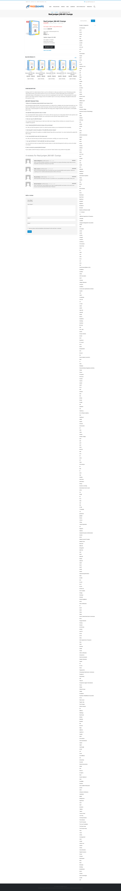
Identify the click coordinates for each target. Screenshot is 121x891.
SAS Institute (81, 738)
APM (80, 132)
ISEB (80, 500)
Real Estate (81, 715)
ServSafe (81, 762)
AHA (80, 79)
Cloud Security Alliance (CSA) (84, 267)
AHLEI (80, 85)
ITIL (80, 511)
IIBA (80, 468)
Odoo (80, 637)
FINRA (80, 370)
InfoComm (81, 479)
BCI (80, 186)
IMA (80, 475)
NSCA (80, 618)
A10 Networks (82, 27)
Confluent (81, 286)
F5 (79, 361)
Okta (80, 642)
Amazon (81, 107)
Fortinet (81, 378)
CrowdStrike (81, 297)
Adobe (80, 68)
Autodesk (81, 173)
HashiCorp (81, 410)
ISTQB (80, 507)
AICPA (80, 92)
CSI (80, 301)
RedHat (80, 717)
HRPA (80, 432)
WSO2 (80, 871)
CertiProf (81, 239)
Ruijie (80, 727)
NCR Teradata (82, 590)
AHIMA (80, 81)
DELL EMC (81, 329)
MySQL (80, 558)
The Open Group (82, 826)
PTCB (80, 697)
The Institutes (82, 819)
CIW (80, 265)
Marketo (81, 530)
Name (29, 218)
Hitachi (80, 421)
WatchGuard (81, 858)
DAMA (80, 314)
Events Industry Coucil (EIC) (84, 357)
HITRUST (81, 423)
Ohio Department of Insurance (85, 640)
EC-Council (81, 342)
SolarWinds (81, 794)
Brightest (81, 203)
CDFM (80, 231)
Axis (80, 182)
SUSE (80, 802)
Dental (80, 331)
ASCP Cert (81, 154)
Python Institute (82, 706)
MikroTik (81, 545)
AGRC (80, 77)
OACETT (81, 631)
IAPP (80, 443)
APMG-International (83, 135)
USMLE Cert (81, 843)
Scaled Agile (81, 747)
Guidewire (81, 406)
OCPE (80, 635)
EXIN (80, 359)
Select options (30, 78)
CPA (80, 293)
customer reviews (53, 23)
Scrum (80, 753)
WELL (80, 860)
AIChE (80, 90)
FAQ (45, 1)
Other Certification (83, 652)
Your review (30, 204)
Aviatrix (80, 180)
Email (28, 223)
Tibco (80, 830)
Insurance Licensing (83, 485)
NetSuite (81, 597)
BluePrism (81, 199)
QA (80, 708)
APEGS (80, 126)
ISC (80, 496)
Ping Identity (81, 676)
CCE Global (81, 228)
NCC (80, 580)
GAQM (80, 383)
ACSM (80, 60)
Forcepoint (81, 374)
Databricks (81, 318)
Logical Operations (83, 524)
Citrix (80, 263)
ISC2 (80, 498)
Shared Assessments (83, 764)
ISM (80, 503)
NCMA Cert (81, 588)
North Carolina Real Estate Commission (87, 616)
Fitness (80, 372)
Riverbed (81, 721)
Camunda (81, 218)
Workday (81, 867)
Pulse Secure (81, 700)
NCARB (80, 577)
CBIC (80, 226)
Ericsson (81, 353)
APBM (80, 124)
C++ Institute (82, 212)
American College (82, 109)
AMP (80, 113)
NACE (80, 565)
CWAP (80, 305)
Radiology (81, 712)
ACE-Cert (81, 47)
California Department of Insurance (86, 216)
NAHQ (80, 569)
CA (79, 214)
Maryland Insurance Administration (86, 532)
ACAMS (80, 42)
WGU (80, 862)
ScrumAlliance (82, 755)
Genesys (81, 391)
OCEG (80, 633)
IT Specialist (81, 509)
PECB (80, 667)
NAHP (80, 567)
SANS (80, 736)
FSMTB (80, 380)
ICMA (80, 458)
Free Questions (56, 6)
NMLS (80, 612)
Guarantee (72, 6)
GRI (80, 404)
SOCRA (80, 787)
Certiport (81, 237)
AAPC (80, 36)
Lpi (80, 526)
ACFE (80, 49)
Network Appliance (83, 599)
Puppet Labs (81, 702)
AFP (80, 72)
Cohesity (81, 280)
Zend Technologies (83, 875)
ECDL (80, 344)
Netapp (80, 592)
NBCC (80, 575)
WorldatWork (82, 869)
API (80, 128)
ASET (80, 156)
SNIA (80, 779)
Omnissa (81, 646)
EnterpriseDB (82, 348)
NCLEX (80, 586)
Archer (80, 143)
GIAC (80, 393)
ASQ (80, 162)
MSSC (80, 554)
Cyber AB (81, 310)
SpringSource (82, 798)
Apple (80, 139)
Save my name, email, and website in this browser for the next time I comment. (45, 228)
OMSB (80, 648)
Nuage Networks (82, 620)
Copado (80, 290)
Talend (80, 811)
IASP (80, 445)
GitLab (80, 400)
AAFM (80, 34)
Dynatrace (81, 340)
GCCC (80, 387)
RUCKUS (81, 725)
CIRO (80, 256)
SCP (80, 751)
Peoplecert (81, 674)
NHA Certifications (83, 603)
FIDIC (80, 363)
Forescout (81, 376)
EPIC (80, 350)
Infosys (80, 483)
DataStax (81, 323)
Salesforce (81, 732)
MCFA (80, 537)
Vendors (63, 6)
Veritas (80, 847)
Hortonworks (82, 425)
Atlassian (81, 169)
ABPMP (80, 40)
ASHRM (80, 158)
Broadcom (81, 205)
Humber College (82, 436)
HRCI (80, 430)
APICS (80, 130)
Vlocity (80, 854)
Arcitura (80, 145)
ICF (80, 455)
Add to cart (50, 47)
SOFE (80, 789)
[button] (94, 6)
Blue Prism (81, 197)
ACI (80, 51)
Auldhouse (81, 171)
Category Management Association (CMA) (86, 223)
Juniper (30, 71)
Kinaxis (80, 518)
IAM (80, 440)
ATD (80, 167)
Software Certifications (83, 792)
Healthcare (81, 417)
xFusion (80, 873)
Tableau (80, 809)
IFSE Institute (82, 464)
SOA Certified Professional (84, 785)
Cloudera (81, 271)
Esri (80, 355)
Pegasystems (82, 670)
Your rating (30, 200)
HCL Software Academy (84, 413)
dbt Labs (81, 325)
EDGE (80, 346)
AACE (80, 30)
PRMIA (80, 691)
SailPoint (81, 730)
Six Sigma (81, 772)
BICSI (80, 192)
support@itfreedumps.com (90, 1)
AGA (80, 75)
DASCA (80, 316)
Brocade (81, 207)
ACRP (80, 57)
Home (50, 6)
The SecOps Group (83, 828)
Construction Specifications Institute (86, 288)
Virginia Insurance (82, 852)
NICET (80, 607)
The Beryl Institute (83, 817)
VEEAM (80, 845)
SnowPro (81, 783)
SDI (80, 757)
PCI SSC (80, 665)
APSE (80, 141)
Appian (80, 137)
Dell (80, 327)
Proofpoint (81, 693)
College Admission (83, 282)
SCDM (80, 749)
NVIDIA (80, 629)
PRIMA (80, 687)
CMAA (80, 273)
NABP (80, 562)
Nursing (80, 622)
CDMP (80, 233)
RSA (80, 723)
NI (79, 605)
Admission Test (82, 66)
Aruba (80, 152)
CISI (80, 261)
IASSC (80, 447)
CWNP (80, 308)
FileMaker (81, 365)
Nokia (80, 614)
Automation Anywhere (83, 175)
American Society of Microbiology (85, 111)
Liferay (80, 522)
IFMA (80, 462)
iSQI (80, 505)
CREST (80, 295)
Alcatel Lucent (82, 96)
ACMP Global (81, 53)
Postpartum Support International (86, 682)
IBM (80, 451)
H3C (80, 408)
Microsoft (81, 543)
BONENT (81, 201)
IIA (79, 466)
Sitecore (81, 770)
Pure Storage (82, 704)
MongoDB (81, 547)
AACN (80, 32)
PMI (80, 678)
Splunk (80, 796)
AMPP (80, 115)
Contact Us (33, 1)
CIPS (80, 254)
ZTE (80, 879)
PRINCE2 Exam (82, 689)
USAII (80, 839)
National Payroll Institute (84, 573)
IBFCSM (80, 449)
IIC (79, 470)
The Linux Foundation (83, 824)
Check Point (81, 246)
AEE (80, 70)
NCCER (80, 582)
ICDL (80, 453)
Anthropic (81, 120)
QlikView (81, 710)
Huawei (80, 434)
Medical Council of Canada (84, 539)
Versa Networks (82, 849)
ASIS (80, 160)
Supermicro (81, 800)
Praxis (80, 685)
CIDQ (80, 248)
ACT (80, 62)
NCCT (80, 584)
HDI (80, 415)
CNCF (80, 278)
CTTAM (80, 303)
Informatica (81, 481)
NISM (80, 610)
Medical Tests (82, 541)
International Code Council (84, 488)
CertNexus (81, 241)
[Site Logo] (35, 7)
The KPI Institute (82, 822)
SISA (80, 768)
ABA (80, 38)
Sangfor (80, 734)
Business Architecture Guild (84, 209)
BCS (80, 190)
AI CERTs (81, 87)
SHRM (80, 766)
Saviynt (80, 742)
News (67, 6)
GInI (80, 395)
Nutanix (80, 625)
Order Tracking (40, 1)
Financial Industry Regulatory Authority (86, 368)
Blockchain (81, 195)
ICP (80, 460)
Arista (80, 150)
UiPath (80, 834)
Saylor (80, 745)
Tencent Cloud (82, 813)
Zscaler (80, 877)
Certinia (80, 235)
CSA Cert (81, 299)
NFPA (80, 601)
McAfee (80, 535)
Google (80, 402)
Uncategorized (82, 837)
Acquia (80, 55)
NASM (80, 571)
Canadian (81, 220)
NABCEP (81, 560)
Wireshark (81, 864)
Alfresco (81, 98)
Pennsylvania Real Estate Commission (86, 672)
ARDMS (80, 147)
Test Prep (81, 815)
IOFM (80, 490)
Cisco (80, 258)
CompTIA (81, 284)
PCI (80, 663)
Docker (80, 335)
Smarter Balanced (82, 777)
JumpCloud (81, 513)
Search (93, 20)
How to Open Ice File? (81, 6)
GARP (80, 385)
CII (79, 250)
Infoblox (81, 477)
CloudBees (81, 269)
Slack (80, 774)
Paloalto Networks (83, 659)
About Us (28, 1)
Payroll (80, 661)
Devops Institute (82, 333)
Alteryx (80, 105)
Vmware (81, 856)
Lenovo (80, 520)
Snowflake (81, 781)
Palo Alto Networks (83, 657)
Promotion (89, 6)
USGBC (80, 841)
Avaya (80, 177)
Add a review (60, 23)
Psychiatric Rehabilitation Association (86, 695)
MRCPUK (81, 550)
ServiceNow (81, 759)
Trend (80, 832)
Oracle (80, 650)
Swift (80, 804)
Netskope (81, 595)
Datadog (81, 320)
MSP (80, 552)
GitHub (80, 398)
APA (80, 122)
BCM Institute (82, 188)
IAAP (80, 438)
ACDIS (80, 45)
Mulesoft (81, 556)
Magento (81, 528)
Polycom (81, 680)
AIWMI (80, 94)
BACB (80, 184)
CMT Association (82, 276)
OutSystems (81, 655)
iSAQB (80, 494)
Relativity (81, 719)
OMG (80, 644)
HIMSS (80, 419)
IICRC (80, 473)
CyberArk (81, 312)
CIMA (80, 252)
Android (80, 117)
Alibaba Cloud (82, 100)
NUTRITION (81, 627)
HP (80, 428)
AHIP (80, 83)
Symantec (81, 807)
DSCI (80, 338)
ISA (80, 492)
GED (80, 389)
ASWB (80, 165)
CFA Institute (82, 243)
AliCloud (80, 102)
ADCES (80, 64)
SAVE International (83, 740)
